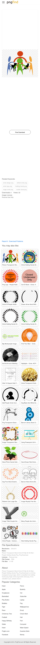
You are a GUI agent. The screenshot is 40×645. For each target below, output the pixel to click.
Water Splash (24, 628)
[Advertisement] (20, 29)
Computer (23, 624)
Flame (22, 586)
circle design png (8, 183)
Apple (4, 589)
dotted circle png (22, 183)
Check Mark (24, 614)
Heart (3, 586)
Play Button (5, 600)
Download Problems (16, 241)
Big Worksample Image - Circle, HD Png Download (17, 344)
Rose (3, 610)
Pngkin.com (6, 631)
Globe (4, 624)
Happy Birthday (7, 621)
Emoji (22, 610)
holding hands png (21, 186)
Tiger (3, 607)
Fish (21, 621)
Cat (21, 593)
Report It (5, 241)
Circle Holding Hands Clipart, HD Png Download (17, 324)
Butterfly (22, 589)
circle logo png (7, 186)
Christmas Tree (7, 614)
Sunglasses (5, 593)
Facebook (5, 635)
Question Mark (24, 631)
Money (22, 635)
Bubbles (4, 603)
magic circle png (8, 189)
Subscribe (23, 596)
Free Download (20, 132)
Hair (21, 617)
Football (4, 617)
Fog (21, 603)
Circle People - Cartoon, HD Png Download (15, 541)
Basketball (5, 596)
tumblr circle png (21, 189)
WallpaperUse (24, 607)
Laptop (22, 600)
